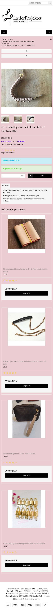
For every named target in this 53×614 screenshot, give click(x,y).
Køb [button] (42, 176)
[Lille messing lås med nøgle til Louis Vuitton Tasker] (26, 515)
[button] (26, 51)
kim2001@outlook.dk (20, 594)
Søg (50, 2)
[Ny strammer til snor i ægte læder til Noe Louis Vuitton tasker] (26, 240)
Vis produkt (26, 293)
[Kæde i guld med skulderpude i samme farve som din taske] (26, 333)
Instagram (36, 599)
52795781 (27, 591)
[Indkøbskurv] (49, 32)
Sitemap (47, 596)
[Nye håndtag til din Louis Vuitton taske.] (26, 425)
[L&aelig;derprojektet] (26, 16)
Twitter (27, 599)
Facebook (18, 599)
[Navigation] (4, 32)
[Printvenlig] (51, 39)
